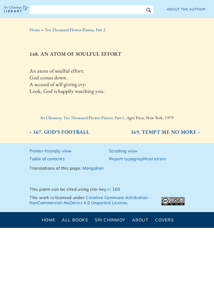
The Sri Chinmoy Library (17, 13)
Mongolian (93, 168)
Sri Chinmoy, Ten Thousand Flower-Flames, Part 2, (83, 117)
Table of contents (47, 158)
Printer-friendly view (50, 151)
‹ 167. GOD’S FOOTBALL (59, 132)
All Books (75, 219)
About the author (186, 9)
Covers (164, 219)
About (140, 219)
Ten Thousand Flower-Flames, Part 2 (75, 30)
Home (34, 30)
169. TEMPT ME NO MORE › (165, 132)
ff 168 (114, 189)
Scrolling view (123, 151)
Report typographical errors (137, 158)
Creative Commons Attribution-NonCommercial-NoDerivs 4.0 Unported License (89, 200)
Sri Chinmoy (110, 219)
